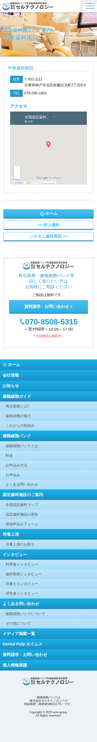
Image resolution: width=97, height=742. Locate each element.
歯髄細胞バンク (17, 436)
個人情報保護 (15, 665)
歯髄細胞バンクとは (22, 446)
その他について (18, 623)
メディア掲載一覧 (19, 633)
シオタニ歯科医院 (45, 236)
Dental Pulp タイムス (22, 644)
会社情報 (11, 375)
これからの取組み (20, 425)
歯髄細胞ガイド (17, 396)
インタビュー (15, 554)
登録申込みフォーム (22, 524)
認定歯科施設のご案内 (23, 494)
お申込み (13, 475)
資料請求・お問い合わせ (46, 306)
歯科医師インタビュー (24, 574)
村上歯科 (52, 225)
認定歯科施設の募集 (22, 514)
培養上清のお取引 (20, 544)
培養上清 (11, 534)
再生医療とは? (17, 406)
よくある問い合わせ (22, 484)
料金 (9, 455)
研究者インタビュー (22, 593)
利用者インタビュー (22, 564)
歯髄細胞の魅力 (18, 416)
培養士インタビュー (22, 584)
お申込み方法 (16, 465)
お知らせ (11, 386)
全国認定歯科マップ (22, 505)
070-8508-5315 (51, 321)
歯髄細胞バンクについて (25, 614)
